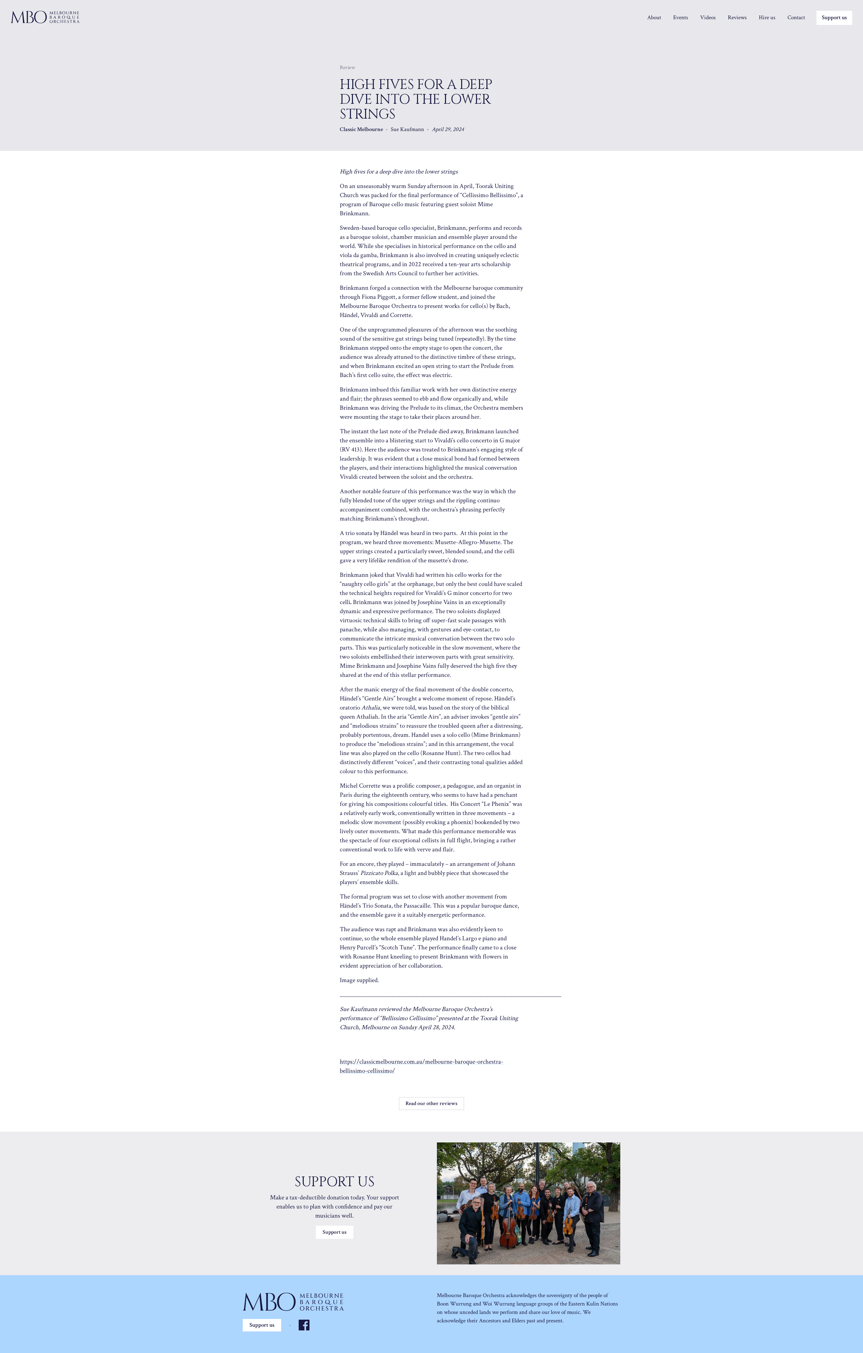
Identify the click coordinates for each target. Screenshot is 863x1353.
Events (680, 17)
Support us (834, 17)
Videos (708, 17)
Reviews (737, 17)
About (654, 17)
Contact (796, 17)
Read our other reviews (431, 1103)
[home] (45, 17)
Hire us (767, 17)
